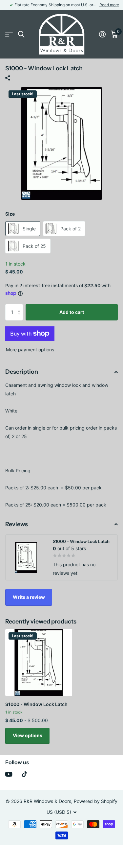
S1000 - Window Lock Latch (36, 704)
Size (10, 214)
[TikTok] (24, 774)
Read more (109, 4)
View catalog (9, 34)
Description (21, 371)
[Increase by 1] (20, 306)
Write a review (29, 597)
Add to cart (71, 312)
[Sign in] (102, 34)
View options (27, 735)
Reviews (16, 524)
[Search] (21, 34)
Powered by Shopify (95, 801)
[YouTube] (8, 774)
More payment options (30, 349)
